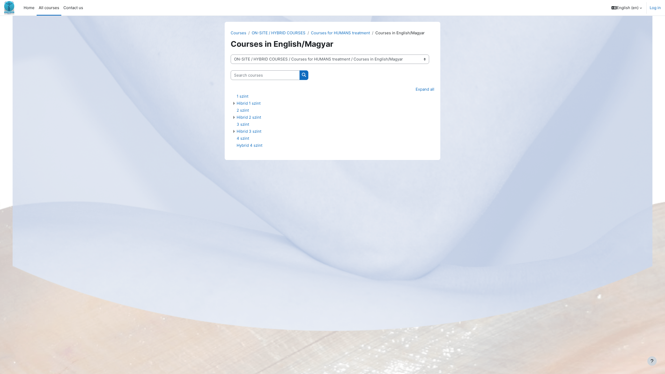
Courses (238, 32)
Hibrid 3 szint (249, 131)
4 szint (243, 138)
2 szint (243, 110)
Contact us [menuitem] (73, 7)
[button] (626, 8)
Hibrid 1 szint (249, 103)
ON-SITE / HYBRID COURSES (278, 32)
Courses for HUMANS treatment (340, 32)
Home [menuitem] (29, 7)
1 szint (242, 96)
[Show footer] (652, 361)
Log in (655, 7)
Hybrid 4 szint (249, 145)
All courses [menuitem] (49, 7)
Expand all (425, 89)
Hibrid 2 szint (249, 117)
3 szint (243, 124)
